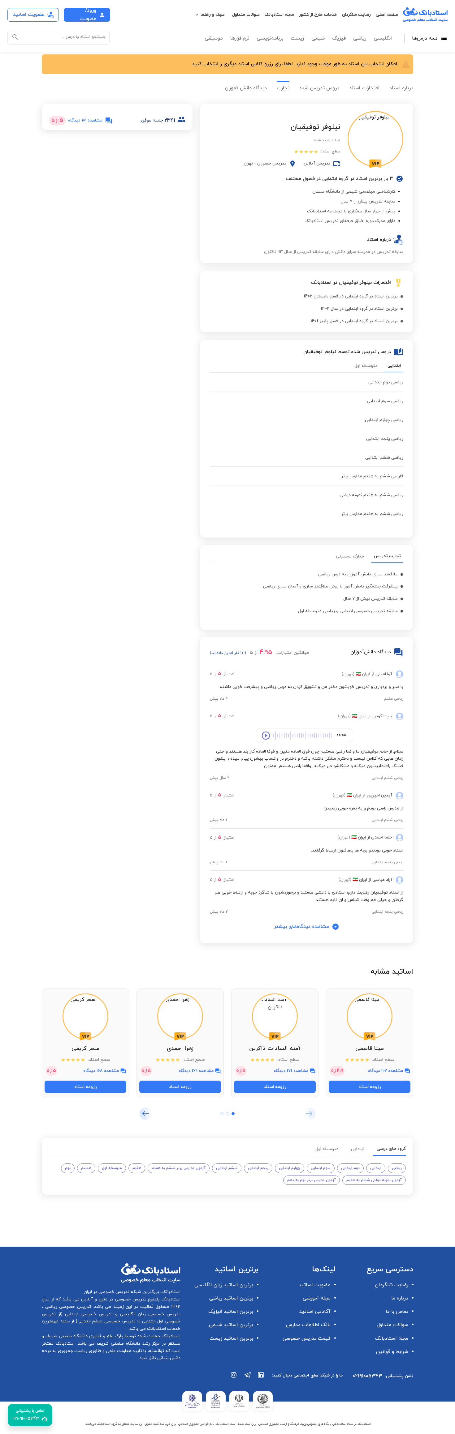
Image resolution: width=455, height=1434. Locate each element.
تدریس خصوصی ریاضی (67, 1307)
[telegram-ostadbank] (248, 1378)
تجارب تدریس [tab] (387, 556)
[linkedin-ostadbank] (261, 1378)
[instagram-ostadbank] (234, 1378)
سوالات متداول (246, 15)
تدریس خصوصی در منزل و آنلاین (113, 1299)
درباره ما (399, 1298)
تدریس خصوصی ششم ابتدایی (106, 1321)
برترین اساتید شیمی (231, 1324)
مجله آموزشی (317, 1298)
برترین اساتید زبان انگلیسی (223, 1285)
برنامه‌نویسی (270, 38)
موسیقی (214, 38)
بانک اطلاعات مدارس (308, 1324)
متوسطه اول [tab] (366, 366)
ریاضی (359, 38)
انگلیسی (383, 38)
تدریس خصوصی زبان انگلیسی (148, 1314)
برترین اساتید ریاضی (231, 1298)
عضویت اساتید (315, 1285)
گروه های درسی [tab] (391, 1149)
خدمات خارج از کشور (318, 15)
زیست (297, 38)
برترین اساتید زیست (231, 1338)
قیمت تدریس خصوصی (307, 1338)
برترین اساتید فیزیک (230, 1311)
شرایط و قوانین (392, 1351)
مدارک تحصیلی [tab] (350, 556)
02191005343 (367, 1376)
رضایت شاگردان (356, 15)
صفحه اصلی (387, 15)
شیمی (318, 38)
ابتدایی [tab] (394, 366)
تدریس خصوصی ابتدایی (88, 1314)
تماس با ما (397, 1311)
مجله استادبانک (279, 15)
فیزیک (339, 38)
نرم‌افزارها (239, 38)
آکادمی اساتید (315, 1311)
